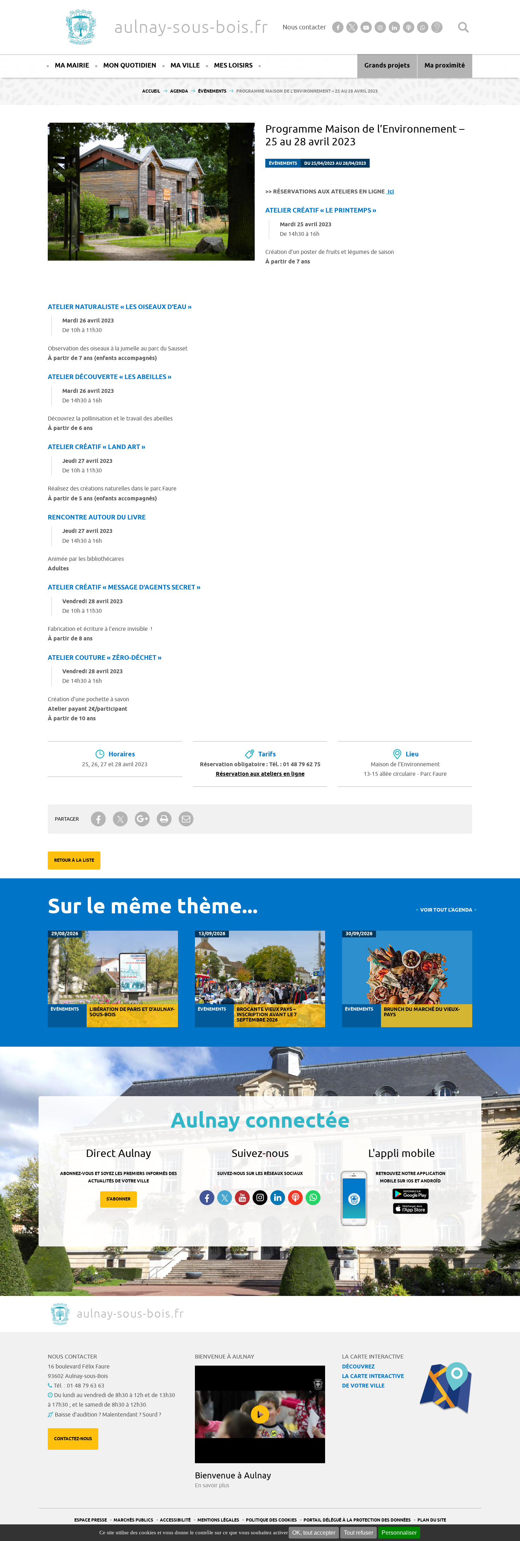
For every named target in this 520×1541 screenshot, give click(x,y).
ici (390, 192)
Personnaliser (399, 1533)
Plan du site (431, 1520)
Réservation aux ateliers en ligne (260, 774)
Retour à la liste (74, 860)
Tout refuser (358, 1533)
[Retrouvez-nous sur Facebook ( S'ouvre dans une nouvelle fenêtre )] (207, 1197)
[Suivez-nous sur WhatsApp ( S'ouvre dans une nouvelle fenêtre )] (313, 1197)
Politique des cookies (271, 1520)
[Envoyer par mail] (186, 819)
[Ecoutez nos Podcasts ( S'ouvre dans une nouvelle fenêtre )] (295, 1197)
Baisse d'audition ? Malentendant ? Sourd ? (108, 1414)
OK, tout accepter (313, 1533)
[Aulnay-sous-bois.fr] (80, 27)
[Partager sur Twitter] (120, 819)
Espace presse (90, 1520)
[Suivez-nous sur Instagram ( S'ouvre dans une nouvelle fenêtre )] (260, 1197)
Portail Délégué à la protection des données (357, 1520)
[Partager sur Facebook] (98, 819)
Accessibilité (175, 1520)
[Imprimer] (164, 819)
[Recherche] (463, 27)
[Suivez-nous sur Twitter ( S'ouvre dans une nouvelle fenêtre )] (224, 1197)
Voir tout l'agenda (446, 910)
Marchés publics (133, 1520)
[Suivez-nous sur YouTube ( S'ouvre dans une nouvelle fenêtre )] (242, 1197)
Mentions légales (218, 1520)
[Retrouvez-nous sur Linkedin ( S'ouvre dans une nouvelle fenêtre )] (277, 1197)
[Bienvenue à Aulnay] (260, 1414)
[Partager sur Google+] (142, 819)
